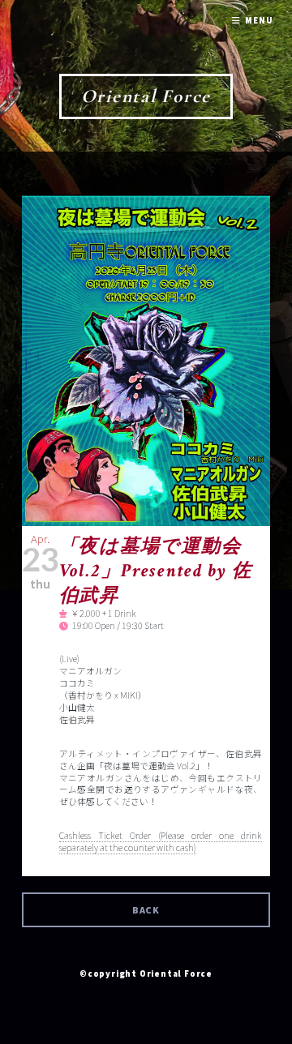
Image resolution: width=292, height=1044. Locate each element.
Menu (259, 20)
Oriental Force (146, 96)
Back (146, 910)
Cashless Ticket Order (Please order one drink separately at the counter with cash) (161, 841)
